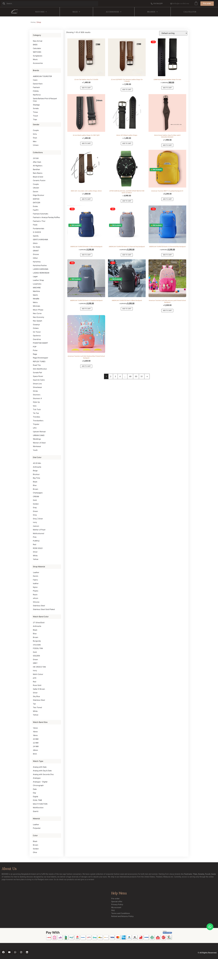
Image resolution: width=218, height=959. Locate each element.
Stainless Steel (39, 606)
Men (34, 141)
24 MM (35, 746)
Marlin (35, 295)
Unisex (35, 145)
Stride (35, 391)
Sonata (35, 108)
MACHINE (37, 288)
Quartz (35, 811)
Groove (36, 254)
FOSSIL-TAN (38, 648)
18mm (35, 735)
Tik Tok (36, 413)
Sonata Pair (37, 372)
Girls (35, 134)
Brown (35, 489)
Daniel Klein (38, 84)
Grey (35, 515)
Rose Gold (37, 685)
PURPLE (36, 541)
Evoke (35, 206)
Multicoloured (38, 533)
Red (34, 544)
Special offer (116, 901)
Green (35, 511)
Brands (151, 12)
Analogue (37, 778)
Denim (35, 191)
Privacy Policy (117, 904)
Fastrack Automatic (40, 214)
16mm (35, 732)
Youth (35, 450)
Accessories (112, 12)
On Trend (36, 332)
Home (33, 22)
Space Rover (38, 376)
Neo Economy (38, 317)
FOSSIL (36, 91)
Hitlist (35, 258)
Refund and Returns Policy (122, 916)
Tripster (36, 424)
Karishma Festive (40, 265)
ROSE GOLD (38, 548)
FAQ (113, 910)
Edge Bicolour (38, 195)
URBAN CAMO (38, 435)
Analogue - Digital (40, 782)
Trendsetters (38, 420)
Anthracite (37, 467)
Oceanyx (36, 324)
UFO (34, 428)
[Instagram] (21, 952)
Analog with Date (40, 767)
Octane (36, 328)
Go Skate (36, 247)
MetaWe (36, 299)
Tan (34, 704)
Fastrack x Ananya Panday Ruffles (46, 217)
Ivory (35, 670)
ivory (35, 522)
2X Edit (36, 158)
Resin (35, 594)
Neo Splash (37, 321)
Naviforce (37, 95)
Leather (36, 572)
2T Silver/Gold (38, 622)
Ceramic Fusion (39, 180)
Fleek (35, 225)
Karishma (36, 262)
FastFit (35, 210)
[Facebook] (3, 952)
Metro (35, 302)
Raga (35, 354)
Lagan (35, 276)
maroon (36, 526)
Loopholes (37, 284)
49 (130, 376)
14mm (35, 728)
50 (136, 376)
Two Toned (37, 707)
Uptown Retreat (39, 432)
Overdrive (37, 339)
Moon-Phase (38, 310)
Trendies (36, 417)
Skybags (36, 105)
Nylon (35, 587)
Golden (36, 504)
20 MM (35, 739)
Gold (35, 500)
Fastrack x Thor (39, 221)
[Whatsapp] (15, 952)
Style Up (36, 402)
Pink (34, 537)
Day (34, 793)
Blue (35, 485)
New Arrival (37, 41)
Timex (35, 112)
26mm (35, 750)
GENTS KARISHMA (40, 239)
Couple (36, 130)
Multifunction (38, 807)
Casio (35, 80)
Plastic (35, 591)
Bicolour (36, 474)
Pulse (35, 350)
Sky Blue (36, 696)
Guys (35, 138)
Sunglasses (37, 56)
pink (34, 678)
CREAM (36, 496)
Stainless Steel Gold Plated (44, 609)
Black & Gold (38, 177)
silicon (35, 598)
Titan (35, 119)
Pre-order (115, 899)
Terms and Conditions (120, 913)
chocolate (37, 645)
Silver (35, 552)
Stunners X (37, 398)
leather (36, 583)
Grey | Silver (38, 519)
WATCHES (40, 12)
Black (35, 482)
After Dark (37, 162)
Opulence (37, 335)
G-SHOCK (37, 232)
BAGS (75, 12)
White (35, 556)
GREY (35, 663)
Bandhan (36, 169)
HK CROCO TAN (39, 667)
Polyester (37, 828)
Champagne (38, 493)
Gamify (35, 236)
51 (142, 376)
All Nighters (37, 166)
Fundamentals (38, 228)
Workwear (37, 446)
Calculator (190, 12)
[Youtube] (9, 952)
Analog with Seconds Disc (43, 774)
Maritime (36, 291)
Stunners (36, 395)
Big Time (36, 478)
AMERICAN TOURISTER (42, 76)
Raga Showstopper (40, 358)
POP (34, 347)
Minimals (36, 306)
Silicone (36, 602)
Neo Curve (37, 313)
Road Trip (37, 365)
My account (116, 907)
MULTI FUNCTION (40, 804)
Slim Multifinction (40, 369)
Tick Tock (37, 409)
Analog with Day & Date (42, 771)
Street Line (37, 384)
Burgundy (37, 641)
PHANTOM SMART (40, 343)
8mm (35, 754)
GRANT (36, 251)
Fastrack (36, 87)
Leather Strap (38, 280)
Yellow (35, 559)
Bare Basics (37, 173)
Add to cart (86, 88)
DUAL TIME (37, 800)
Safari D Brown (39, 689)
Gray (35, 507)
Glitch (35, 243)
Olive (35, 852)
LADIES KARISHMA (40, 269)
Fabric (35, 580)
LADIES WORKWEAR (41, 273)
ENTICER (36, 203)
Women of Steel (39, 443)
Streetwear (37, 387)
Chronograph (38, 785)
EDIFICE (36, 199)
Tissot (35, 116)
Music (35, 59)
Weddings (37, 439)
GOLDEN (36, 656)
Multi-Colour (38, 674)
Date (35, 789)
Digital (35, 796)
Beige (35, 470)
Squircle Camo (39, 380)
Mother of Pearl (39, 530)
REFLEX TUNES (39, 361)
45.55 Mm (37, 463)
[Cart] (196, 3)
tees (34, 406)
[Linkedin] (27, 952)
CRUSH (36, 188)
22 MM (35, 743)
